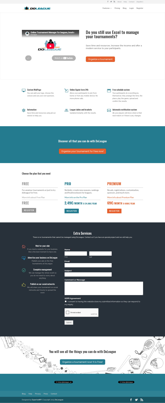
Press (46, 394)
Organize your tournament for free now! (82, 151)
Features (106, 8)
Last (90, 257)
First (66, 257)
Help (125, 2)
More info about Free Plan (33, 197)
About (119, 2)
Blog (124, 8)
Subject (69, 271)
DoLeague (59, 400)
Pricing (117, 8)
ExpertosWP (37, 400)
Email (68, 261)
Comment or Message (75, 280)
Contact (131, 2)
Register (139, 8)
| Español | (139, 2)
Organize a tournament (100, 59)
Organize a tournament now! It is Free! (82, 362)
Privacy (38, 394)
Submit (68, 322)
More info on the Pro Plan (76, 197)
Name (68, 250)
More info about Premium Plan (120, 197)
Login (131, 8)
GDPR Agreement (73, 298)
